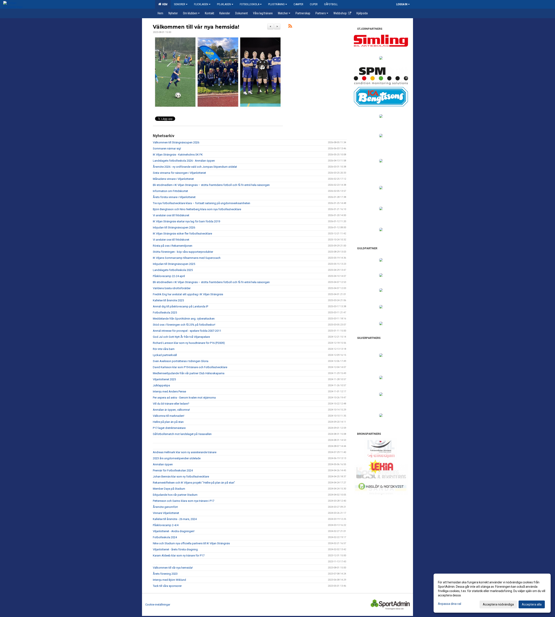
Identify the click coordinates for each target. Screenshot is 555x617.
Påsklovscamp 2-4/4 (165, 525)
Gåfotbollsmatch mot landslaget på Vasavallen (182, 434)
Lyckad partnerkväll (165, 355)
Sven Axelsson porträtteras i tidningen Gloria (180, 361)
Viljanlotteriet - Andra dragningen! (173, 531)
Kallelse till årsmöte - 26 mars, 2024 (175, 519)
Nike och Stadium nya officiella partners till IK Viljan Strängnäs (191, 543)
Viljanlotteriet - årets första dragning (175, 549)
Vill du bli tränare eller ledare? (171, 403)
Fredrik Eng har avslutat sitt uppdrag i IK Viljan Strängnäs (188, 294)
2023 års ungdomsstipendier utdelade (177, 458)
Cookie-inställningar (157, 604)
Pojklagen (224, 4)
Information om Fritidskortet (170, 191)
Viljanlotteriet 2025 (164, 379)
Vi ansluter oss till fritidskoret (171, 215)
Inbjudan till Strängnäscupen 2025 (174, 264)
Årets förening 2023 (165, 573)
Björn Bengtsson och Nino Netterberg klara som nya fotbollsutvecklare (197, 209)
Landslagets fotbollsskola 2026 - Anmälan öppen (184, 160)
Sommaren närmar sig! (167, 148)
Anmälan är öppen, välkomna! (171, 409)
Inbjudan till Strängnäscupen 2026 (174, 227)
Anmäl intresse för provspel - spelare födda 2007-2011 (187, 330)
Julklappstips (161, 385)
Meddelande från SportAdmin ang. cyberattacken (184, 318)
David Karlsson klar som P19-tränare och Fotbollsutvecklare (190, 367)
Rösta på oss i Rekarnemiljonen (172, 245)
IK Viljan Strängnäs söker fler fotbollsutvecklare (182, 233)
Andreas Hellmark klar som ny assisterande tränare (184, 452)
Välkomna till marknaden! (168, 415)
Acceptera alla (532, 604)
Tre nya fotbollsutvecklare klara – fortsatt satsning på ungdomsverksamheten (201, 203)
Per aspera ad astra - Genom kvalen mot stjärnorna (184, 397)
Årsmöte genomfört (165, 507)
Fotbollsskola (249, 4)
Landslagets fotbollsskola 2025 (173, 270)
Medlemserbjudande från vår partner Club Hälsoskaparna (188, 373)
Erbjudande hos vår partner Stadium (175, 494)
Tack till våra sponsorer (167, 585)
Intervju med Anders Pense (169, 391)
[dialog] (492, 593)
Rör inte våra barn (164, 349)
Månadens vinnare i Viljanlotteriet (173, 179)
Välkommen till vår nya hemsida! (196, 27)
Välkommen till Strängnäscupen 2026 (176, 142)
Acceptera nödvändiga (498, 604)
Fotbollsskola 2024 (165, 537)
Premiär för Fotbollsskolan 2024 (173, 470)
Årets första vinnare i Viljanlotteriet (174, 197)
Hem (164, 4)
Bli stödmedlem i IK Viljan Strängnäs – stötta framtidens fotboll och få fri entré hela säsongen (211, 185)
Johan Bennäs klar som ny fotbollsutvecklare (181, 476)
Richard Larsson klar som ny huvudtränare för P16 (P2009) (189, 343)
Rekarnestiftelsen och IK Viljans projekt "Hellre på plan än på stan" (194, 482)
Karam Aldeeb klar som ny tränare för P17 (178, 555)
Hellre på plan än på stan (168, 421)
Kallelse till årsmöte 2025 (168, 300)
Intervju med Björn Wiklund (169, 579)
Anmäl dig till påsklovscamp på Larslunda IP (180, 306)
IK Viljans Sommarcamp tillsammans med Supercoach (186, 257)
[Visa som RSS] (290, 26)
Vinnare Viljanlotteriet (166, 513)
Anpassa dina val (449, 604)
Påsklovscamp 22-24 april (169, 276)
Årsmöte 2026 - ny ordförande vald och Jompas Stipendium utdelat (195, 166)
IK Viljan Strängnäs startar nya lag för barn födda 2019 (186, 221)
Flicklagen (201, 4)
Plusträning (276, 4)
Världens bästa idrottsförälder (172, 288)
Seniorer (179, 4)
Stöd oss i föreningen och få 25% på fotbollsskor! (184, 324)
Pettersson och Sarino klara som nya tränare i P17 (183, 500)
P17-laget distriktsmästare (169, 428)
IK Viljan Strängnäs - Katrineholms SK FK (178, 154)
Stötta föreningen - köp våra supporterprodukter (183, 251)
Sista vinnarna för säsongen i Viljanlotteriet (179, 172)
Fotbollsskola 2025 (165, 312)
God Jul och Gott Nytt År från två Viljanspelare (181, 336)
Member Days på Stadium (169, 488)
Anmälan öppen (163, 464)
